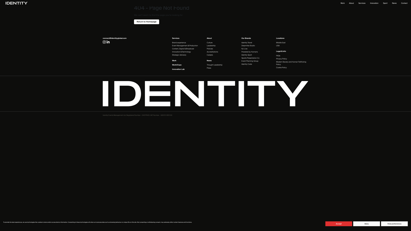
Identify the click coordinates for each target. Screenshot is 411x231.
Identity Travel (246, 42)
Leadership (211, 45)
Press (209, 68)
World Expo (177, 64)
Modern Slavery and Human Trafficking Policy (291, 63)
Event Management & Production (185, 45)
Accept (339, 223)
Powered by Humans (249, 51)
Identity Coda (246, 64)
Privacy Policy (281, 58)
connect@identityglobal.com (115, 38)
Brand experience (179, 42)
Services (361, 3)
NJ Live (244, 48)
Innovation (374, 3)
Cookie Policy (281, 67)
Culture (209, 42)
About (351, 3)
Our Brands (246, 38)
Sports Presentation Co (250, 58)
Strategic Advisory (179, 54)
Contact (404, 3)
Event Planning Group (249, 61)
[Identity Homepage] (18, 3)
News (394, 3)
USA (278, 45)
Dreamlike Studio (248, 45)
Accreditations (212, 51)
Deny (367, 223)
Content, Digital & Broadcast (183, 48)
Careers (210, 54)
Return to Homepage (146, 21)
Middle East (280, 42)
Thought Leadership (214, 64)
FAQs (278, 55)
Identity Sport (246, 54)
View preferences (394, 223)
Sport (385, 3)
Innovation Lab (178, 69)
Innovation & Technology (181, 51)
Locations (280, 38)
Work (343, 3)
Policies (210, 48)
